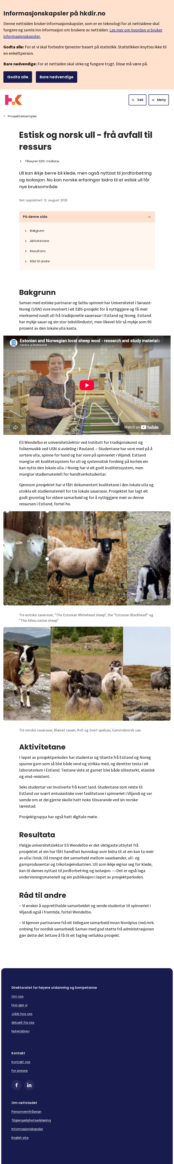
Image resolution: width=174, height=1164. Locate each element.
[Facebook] (16, 1085)
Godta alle (17, 77)
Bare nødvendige (56, 77)
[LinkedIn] (29, 1085)
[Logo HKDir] (13, 100)
